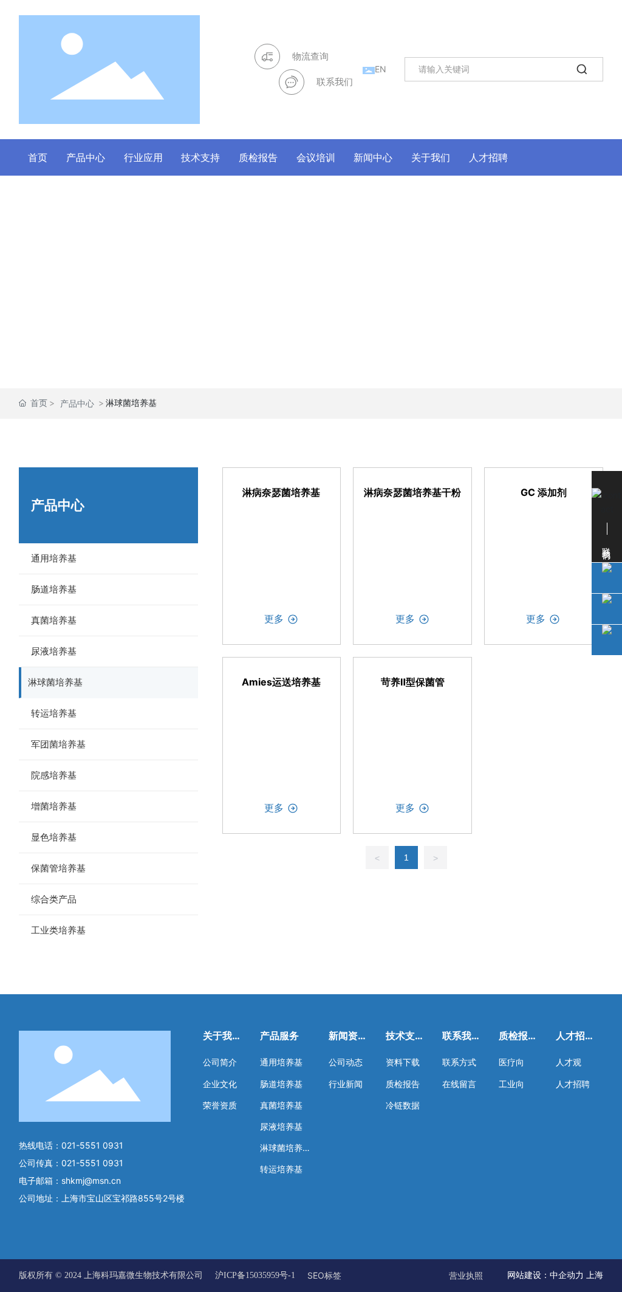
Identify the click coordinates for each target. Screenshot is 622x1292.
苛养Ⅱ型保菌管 (413, 682)
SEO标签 (324, 1275)
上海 (594, 1275)
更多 (274, 619)
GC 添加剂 (544, 492)
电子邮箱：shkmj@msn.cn (70, 1180)
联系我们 (334, 82)
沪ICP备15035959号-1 (255, 1275)
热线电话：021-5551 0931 (71, 1145)
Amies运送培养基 (281, 682)
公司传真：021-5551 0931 (71, 1163)
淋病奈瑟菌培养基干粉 (412, 492)
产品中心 (77, 403)
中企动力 (567, 1275)
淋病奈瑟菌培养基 (281, 492)
